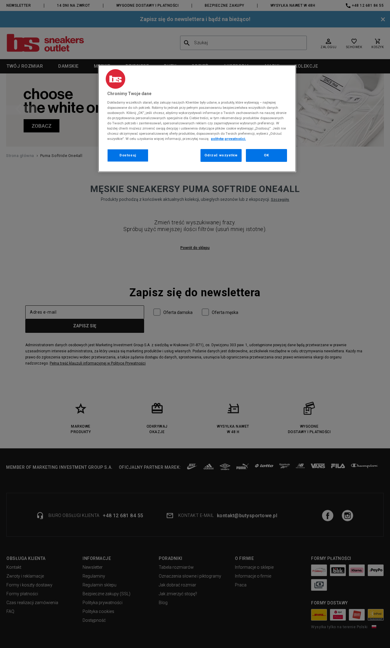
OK (266, 155)
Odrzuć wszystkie (221, 155)
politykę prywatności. (228, 139)
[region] (197, 118)
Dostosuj (127, 155)
